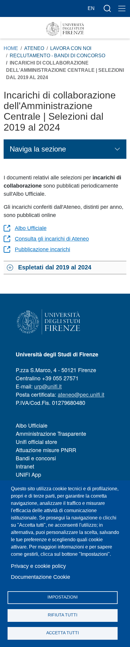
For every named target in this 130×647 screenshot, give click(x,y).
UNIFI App (28, 474)
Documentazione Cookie (40, 577)
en (91, 8)
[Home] (65, 28)
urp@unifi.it (48, 386)
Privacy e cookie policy (38, 566)
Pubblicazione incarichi (42, 249)
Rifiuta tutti (62, 615)
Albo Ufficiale (31, 228)
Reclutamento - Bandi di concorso (57, 55)
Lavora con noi (70, 48)
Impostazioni (62, 597)
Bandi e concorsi (36, 458)
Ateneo (34, 48)
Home (11, 48)
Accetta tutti (62, 633)
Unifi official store (36, 441)
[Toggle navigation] (121, 8)
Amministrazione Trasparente (51, 433)
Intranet (25, 466)
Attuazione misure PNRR (46, 450)
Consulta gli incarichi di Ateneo (52, 239)
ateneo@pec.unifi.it (81, 394)
